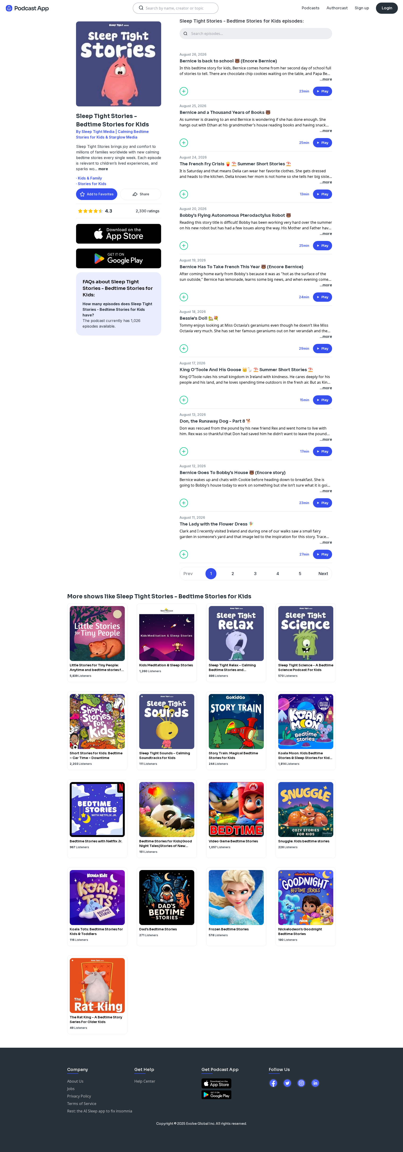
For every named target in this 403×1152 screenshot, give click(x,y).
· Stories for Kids (91, 183)
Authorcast (337, 8)
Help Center (144, 1081)
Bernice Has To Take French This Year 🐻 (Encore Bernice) (241, 266)
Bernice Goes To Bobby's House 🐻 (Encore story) (233, 472)
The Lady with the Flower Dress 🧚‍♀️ (217, 524)
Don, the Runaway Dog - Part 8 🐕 (215, 421)
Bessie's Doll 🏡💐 (199, 318)
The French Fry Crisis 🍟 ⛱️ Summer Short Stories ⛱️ (235, 163)
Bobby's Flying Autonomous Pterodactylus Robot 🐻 (235, 215)
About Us (75, 1081)
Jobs (71, 1088)
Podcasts (311, 8)
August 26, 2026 (193, 54)
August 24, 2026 (193, 157)
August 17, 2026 (192, 363)
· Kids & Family (89, 178)
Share (144, 194)
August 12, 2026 (193, 466)
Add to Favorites (100, 194)
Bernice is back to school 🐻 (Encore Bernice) (228, 61)
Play (324, 91)
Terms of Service (81, 1103)
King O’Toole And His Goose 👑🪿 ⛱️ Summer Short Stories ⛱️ (246, 369)
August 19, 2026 (193, 260)
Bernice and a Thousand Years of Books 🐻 (225, 112)
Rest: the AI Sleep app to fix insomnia (99, 1111)
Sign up (362, 8)
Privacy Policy (79, 1096)
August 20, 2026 (193, 209)
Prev (188, 573)
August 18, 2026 (193, 312)
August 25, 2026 (193, 106)
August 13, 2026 (193, 415)
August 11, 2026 (192, 517)
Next (323, 573)
